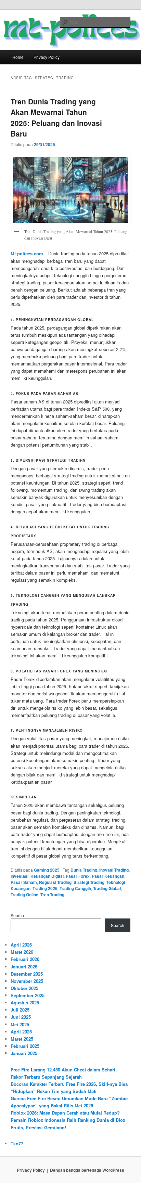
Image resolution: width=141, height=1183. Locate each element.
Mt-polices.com (27, 253)
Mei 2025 (20, 1024)
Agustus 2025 (25, 1002)
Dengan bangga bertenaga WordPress (87, 1170)
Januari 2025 (24, 1053)
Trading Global (107, 888)
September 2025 (27, 995)
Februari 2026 (25, 959)
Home (18, 57)
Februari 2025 (25, 1046)
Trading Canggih (75, 888)
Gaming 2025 (47, 870)
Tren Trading (52, 894)
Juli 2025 (20, 1009)
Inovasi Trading (114, 870)
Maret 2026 (22, 952)
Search (17, 915)
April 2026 (21, 944)
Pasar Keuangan (108, 876)
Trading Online (24, 894)
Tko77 (17, 1143)
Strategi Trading (89, 882)
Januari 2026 (24, 966)
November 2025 (27, 981)
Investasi (19, 876)
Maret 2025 (22, 1039)
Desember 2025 (27, 973)
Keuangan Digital (47, 876)
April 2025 (21, 1031)
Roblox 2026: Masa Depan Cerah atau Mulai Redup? (65, 1112)
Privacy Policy (47, 57)
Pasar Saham (24, 882)
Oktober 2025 (24, 988)
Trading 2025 (45, 888)
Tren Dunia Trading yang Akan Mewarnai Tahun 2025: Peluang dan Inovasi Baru (56, 117)
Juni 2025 (21, 1017)
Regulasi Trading (55, 882)
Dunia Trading (83, 870)
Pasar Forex (78, 876)
